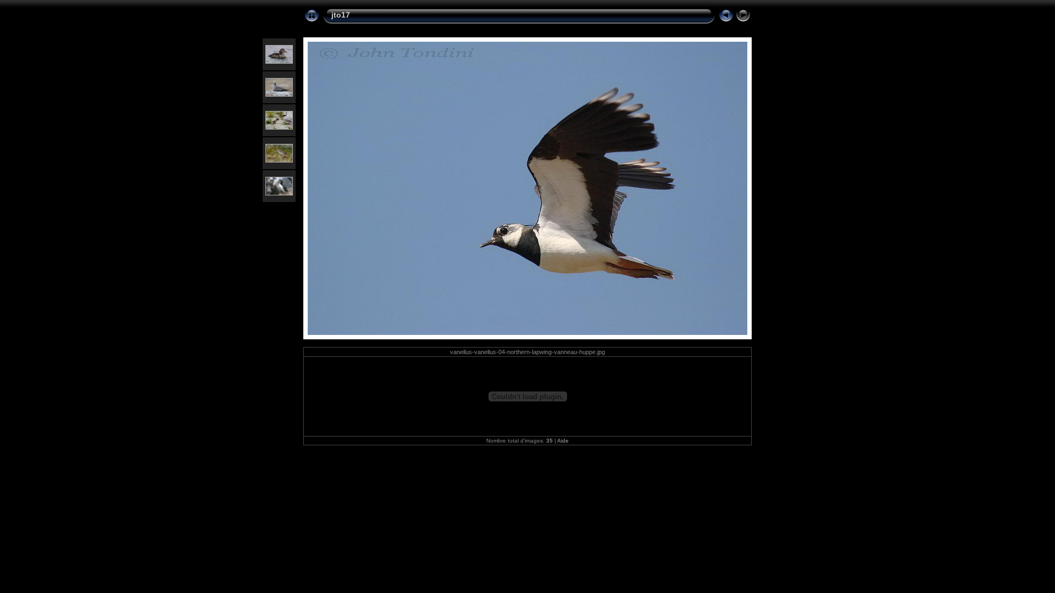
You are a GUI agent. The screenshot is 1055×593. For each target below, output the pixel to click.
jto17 (340, 14)
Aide (563, 441)
